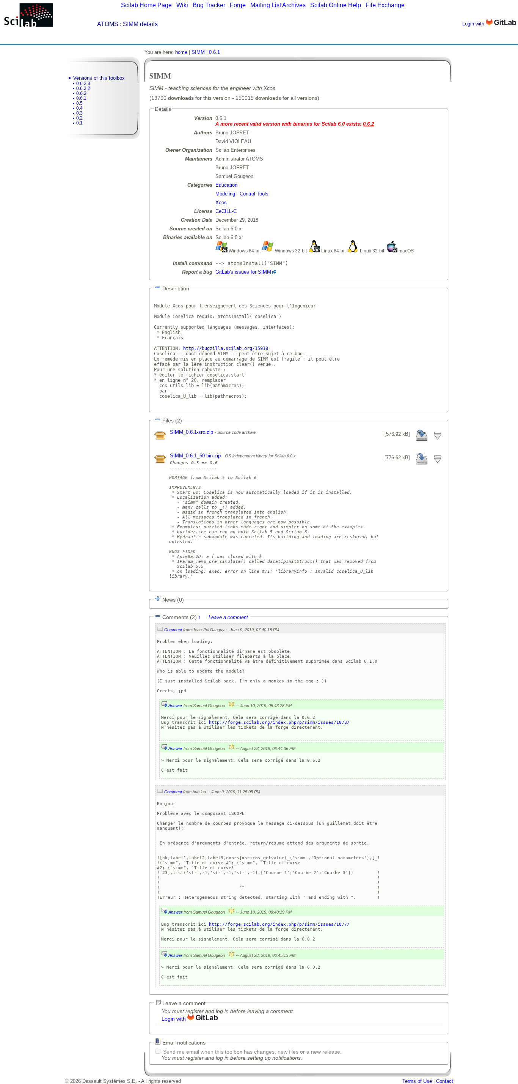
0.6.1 (81, 98)
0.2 (79, 118)
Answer (175, 705)
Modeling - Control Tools (241, 194)
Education (226, 185)
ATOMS (107, 24)
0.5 (79, 103)
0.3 (79, 113)
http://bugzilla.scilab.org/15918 (225, 348)
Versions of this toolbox (99, 78)
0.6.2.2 (83, 88)
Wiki (182, 5)
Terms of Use (417, 1081)
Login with (474, 24)
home (181, 52)
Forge (238, 5)
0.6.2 (81, 93)
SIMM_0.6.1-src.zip (192, 432)
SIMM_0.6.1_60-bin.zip (196, 455)
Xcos (221, 202)
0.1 (79, 123)
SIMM (198, 52)
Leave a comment (228, 617)
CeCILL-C (226, 211)
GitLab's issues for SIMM (243, 272)
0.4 (79, 108)
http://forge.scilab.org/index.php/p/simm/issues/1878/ (279, 722)
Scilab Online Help (335, 5)
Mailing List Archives (278, 5)
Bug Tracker (209, 5)
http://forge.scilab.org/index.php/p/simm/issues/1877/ (279, 924)
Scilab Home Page (146, 5)
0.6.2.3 (83, 83)
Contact (444, 1081)
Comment (173, 629)
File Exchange (385, 5)
